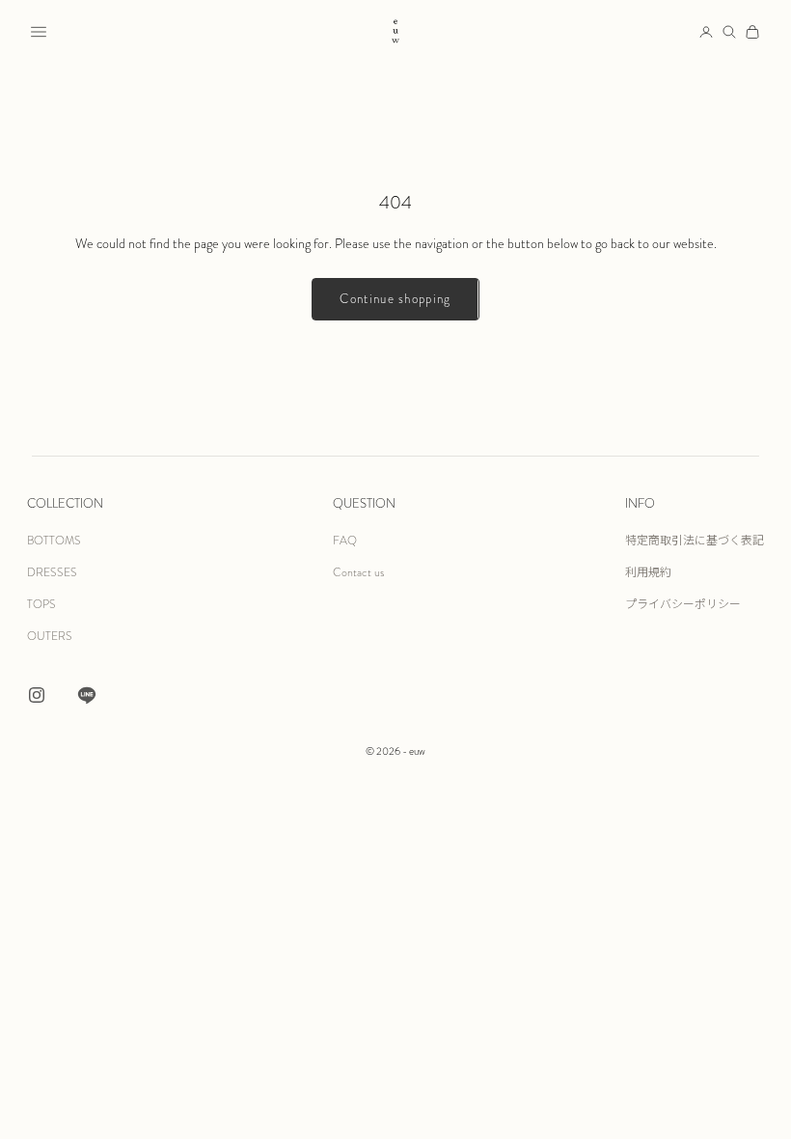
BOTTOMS (54, 540)
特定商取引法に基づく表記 (694, 540)
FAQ (345, 540)
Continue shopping (395, 299)
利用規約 (648, 572)
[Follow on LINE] (86, 695)
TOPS (41, 604)
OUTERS (49, 636)
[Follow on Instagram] (36, 695)
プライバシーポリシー (683, 604)
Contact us (358, 572)
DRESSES (52, 572)
